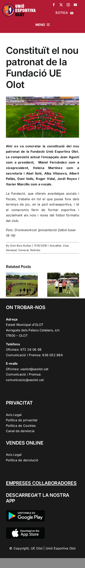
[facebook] (53, 4)
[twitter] (61, 4)
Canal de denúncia (20, 431)
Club (66, 245)
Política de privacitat (21, 420)
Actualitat (55, 245)
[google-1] (25, 512)
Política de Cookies (21, 426)
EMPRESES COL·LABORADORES (41, 483)
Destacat (11, 250)
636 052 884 (52, 355)
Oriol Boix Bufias (20, 245)
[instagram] (68, 4)
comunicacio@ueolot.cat (25, 380)
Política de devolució (22, 460)
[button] (9, 285)
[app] (25, 529)
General (23, 250)
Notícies (35, 250)
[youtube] (75, 4)
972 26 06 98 (31, 349)
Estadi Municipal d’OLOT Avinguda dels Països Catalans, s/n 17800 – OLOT (33, 330)
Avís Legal (14, 415)
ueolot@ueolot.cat (34, 369)
